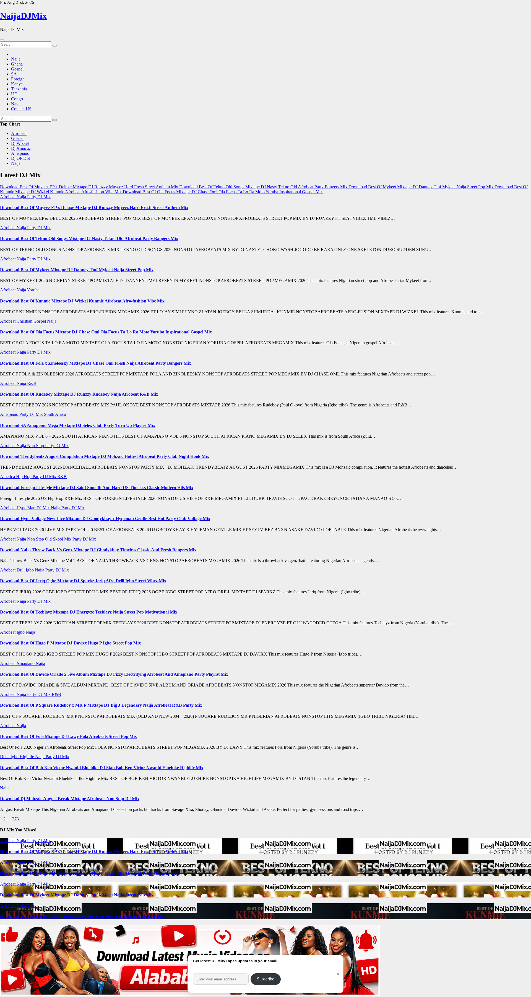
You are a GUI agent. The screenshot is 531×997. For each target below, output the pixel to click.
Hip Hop (24, 476)
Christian (25, 321)
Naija (15, 59)
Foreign (18, 79)
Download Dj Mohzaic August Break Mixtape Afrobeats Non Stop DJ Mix (69, 798)
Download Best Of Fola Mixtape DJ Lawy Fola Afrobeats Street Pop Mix (68, 736)
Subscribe (265, 979)
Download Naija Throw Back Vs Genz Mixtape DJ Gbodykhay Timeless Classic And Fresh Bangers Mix (98, 549)
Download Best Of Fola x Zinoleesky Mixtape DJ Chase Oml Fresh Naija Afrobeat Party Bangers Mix (95, 363)
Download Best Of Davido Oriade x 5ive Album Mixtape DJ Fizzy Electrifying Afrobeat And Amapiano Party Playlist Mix (114, 674)
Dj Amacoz (21, 148)
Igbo (30, 570)
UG (14, 94)
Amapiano (20, 153)
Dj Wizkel (20, 143)
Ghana (17, 64)
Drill (21, 570)
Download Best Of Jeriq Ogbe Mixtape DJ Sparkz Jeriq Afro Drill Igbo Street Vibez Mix (83, 580)
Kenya (17, 84)
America (8, 476)
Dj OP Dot (20, 158)
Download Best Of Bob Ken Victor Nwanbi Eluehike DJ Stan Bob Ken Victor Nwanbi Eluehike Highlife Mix (101, 767)
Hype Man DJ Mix (34, 507)
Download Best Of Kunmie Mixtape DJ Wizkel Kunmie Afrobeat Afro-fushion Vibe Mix (82, 301)
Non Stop (36, 445)
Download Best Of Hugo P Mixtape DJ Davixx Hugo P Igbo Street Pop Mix (70, 643)
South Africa (55, 414)
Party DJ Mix (39, 196)
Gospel (17, 69)
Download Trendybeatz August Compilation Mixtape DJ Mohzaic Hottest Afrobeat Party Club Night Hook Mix (104, 456)
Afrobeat (19, 133)
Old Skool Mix (58, 539)
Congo (17, 98)
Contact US (21, 108)
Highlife (27, 756)
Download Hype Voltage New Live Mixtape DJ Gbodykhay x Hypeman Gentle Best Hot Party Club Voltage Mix (105, 518)
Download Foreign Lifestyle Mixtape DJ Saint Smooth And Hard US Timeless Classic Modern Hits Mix (96, 487)
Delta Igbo (10, 756)
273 (15, 818)
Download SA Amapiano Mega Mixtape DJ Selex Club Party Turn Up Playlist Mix (77, 425)
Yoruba (33, 290)
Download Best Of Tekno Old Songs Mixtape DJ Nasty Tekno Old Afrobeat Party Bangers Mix (89, 238)
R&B (32, 383)
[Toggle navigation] (2, 40)
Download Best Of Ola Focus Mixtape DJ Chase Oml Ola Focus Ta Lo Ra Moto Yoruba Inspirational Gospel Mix (106, 332)
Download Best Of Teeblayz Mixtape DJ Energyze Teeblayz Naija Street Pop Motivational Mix (88, 612)
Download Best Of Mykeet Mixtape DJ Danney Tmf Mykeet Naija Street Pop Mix (76, 269)
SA (14, 74)
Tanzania (19, 89)
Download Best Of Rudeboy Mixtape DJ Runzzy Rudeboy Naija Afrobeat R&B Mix (79, 394)
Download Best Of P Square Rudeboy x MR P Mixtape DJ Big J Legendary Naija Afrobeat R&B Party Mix (101, 705)
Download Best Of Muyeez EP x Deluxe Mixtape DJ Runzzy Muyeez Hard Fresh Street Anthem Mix (94, 207)
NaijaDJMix (23, 16)
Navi (15, 103)
